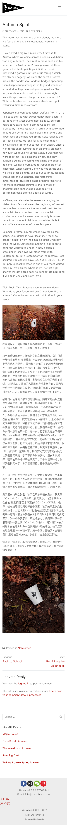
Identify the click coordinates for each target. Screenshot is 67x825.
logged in (23, 683)
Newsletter (35, 31)
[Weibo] (43, 783)
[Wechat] (37, 783)
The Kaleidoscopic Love (16, 748)
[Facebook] (23, 783)
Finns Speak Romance (15, 741)
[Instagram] (30, 783)
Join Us (4, 799)
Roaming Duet (10, 755)
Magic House (10, 733)
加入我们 (5, 803)
